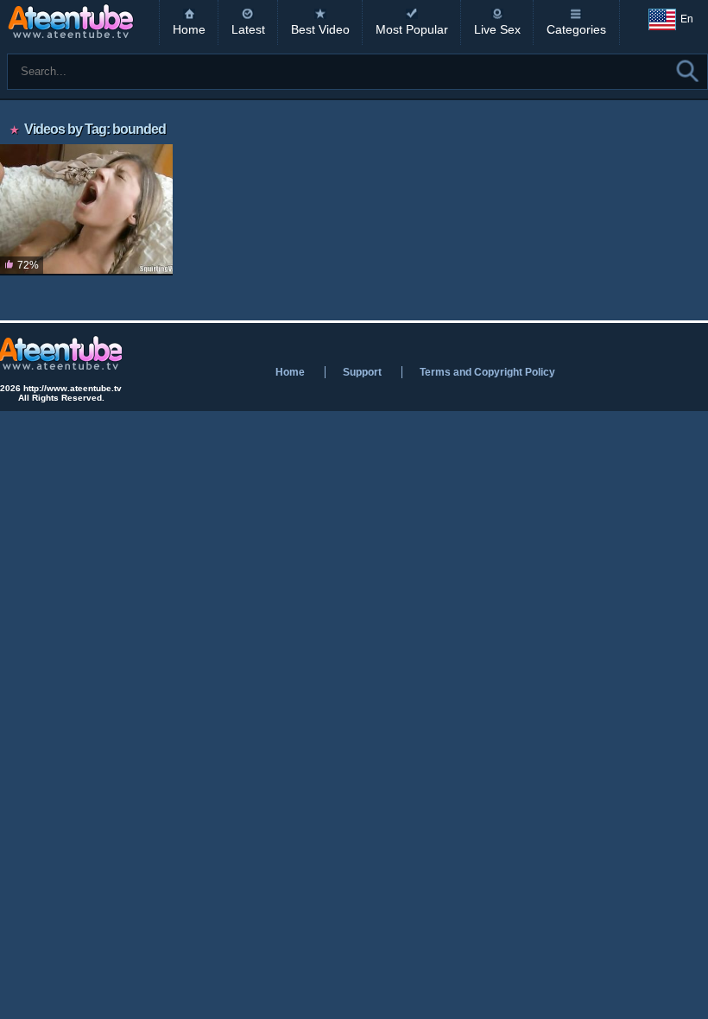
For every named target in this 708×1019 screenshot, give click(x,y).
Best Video (320, 29)
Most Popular (412, 29)
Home (189, 29)
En (686, 19)
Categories (576, 29)
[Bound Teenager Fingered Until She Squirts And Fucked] (86, 209)
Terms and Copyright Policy (487, 372)
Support (362, 372)
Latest (248, 29)
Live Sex (497, 29)
